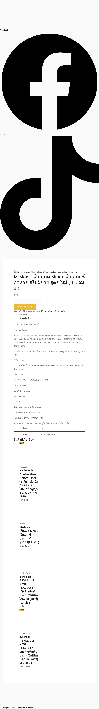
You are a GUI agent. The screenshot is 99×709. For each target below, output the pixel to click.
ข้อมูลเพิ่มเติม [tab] (25, 318)
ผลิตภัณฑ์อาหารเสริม (56, 311)
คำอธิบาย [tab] (23, 315)
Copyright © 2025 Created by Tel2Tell (17, 708)
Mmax (44, 311)
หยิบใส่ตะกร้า (25, 307)
